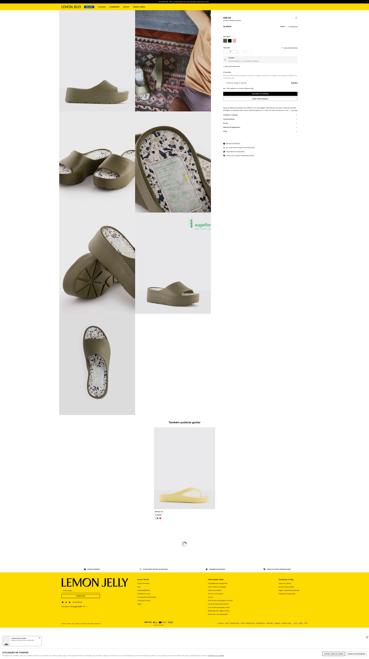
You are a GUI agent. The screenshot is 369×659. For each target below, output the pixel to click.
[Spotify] (69, 602)
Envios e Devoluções (286, 587)
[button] (260, 115)
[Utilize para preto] (230, 41)
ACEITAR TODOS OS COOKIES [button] (333, 654)
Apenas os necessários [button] (356, 654)
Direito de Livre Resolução (218, 614)
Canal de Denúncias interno (218, 604)
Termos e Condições (215, 594)
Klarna (210, 597)
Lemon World (143, 579)
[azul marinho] (158, 518)
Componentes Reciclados (146, 597)
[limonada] (156, 518)
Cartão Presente (143, 583)
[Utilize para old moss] (225, 41)
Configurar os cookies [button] (216, 656)
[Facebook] (63, 602)
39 (244, 52)
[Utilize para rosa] (234, 41)
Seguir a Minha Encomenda (289, 590)
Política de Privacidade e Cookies (220, 600)
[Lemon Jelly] (71, 7)
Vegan (139, 604)
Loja (138, 587)
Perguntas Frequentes (287, 594)
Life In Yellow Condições (217, 587)
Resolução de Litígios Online (218, 611)
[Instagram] (66, 602)
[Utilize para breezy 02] (184, 468)
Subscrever (80, 596)
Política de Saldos (214, 590)
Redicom (98, 623)
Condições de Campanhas (217, 583)
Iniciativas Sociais (143, 600)
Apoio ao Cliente (285, 583)
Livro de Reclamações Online (219, 607)
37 (230, 52)
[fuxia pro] (160, 518)
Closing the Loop (143, 594)
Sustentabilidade (143, 590)
